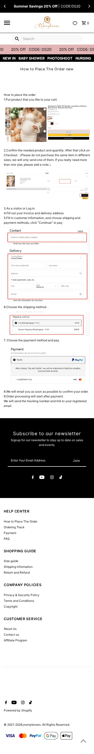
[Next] (89, 6)
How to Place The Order (20, 521)
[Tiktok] (60, 477)
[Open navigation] (18, 23)
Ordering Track (14, 527)
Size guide (11, 561)
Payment (10, 533)
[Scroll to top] (83, 740)
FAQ (7, 539)
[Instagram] (52, 477)
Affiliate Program (15, 640)
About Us (10, 629)
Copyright (11, 606)
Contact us (11, 634)
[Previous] (5, 6)
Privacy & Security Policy (21, 595)
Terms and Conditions (19, 601)
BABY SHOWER (32, 58)
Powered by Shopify (18, 710)
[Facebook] (33, 477)
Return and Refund (17, 572)
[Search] (17, 38)
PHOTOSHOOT (59, 58)
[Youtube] (41, 477)
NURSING (83, 58)
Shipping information (18, 567)
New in (9, 58)
